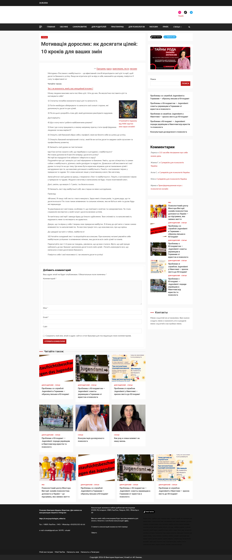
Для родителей (99, 27)
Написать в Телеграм (90, 552)
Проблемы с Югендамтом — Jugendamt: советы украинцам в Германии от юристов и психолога (92, 368)
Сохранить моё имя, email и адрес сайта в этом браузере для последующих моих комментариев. (88, 336)
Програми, (101, 69)
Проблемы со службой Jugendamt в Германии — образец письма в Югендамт (56, 368)
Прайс (181, 16)
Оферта (94, 533)
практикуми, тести (120, 69)
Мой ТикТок (60, 552)
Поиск (153, 79)
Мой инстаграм (46, 552)
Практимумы (117, 27)
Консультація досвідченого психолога (92, 418)
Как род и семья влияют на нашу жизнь (128, 418)
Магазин (153, 27)
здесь (126, 521)
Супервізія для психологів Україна (174, 172)
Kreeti (127, 557)
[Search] (189, 27)
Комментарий (50, 279)
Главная (51, 27)
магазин (133, 69)
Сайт (45, 327)
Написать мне (73, 552)
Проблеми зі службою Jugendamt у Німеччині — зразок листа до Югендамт (128, 368)
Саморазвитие (80, 27)
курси (109, 69)
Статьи (176, 27)
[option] (170, 212)
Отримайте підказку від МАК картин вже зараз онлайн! (128, 124)
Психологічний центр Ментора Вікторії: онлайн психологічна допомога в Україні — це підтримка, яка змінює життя (158, 211)
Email (46, 317)
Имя (45, 308)
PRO (169, 202)
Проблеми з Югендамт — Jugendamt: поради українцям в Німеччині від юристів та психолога (56, 418)
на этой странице (121, 527)
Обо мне (64, 27)
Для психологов (137, 27)
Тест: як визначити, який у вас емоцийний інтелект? (70, 88)
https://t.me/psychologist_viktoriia (52, 518)
